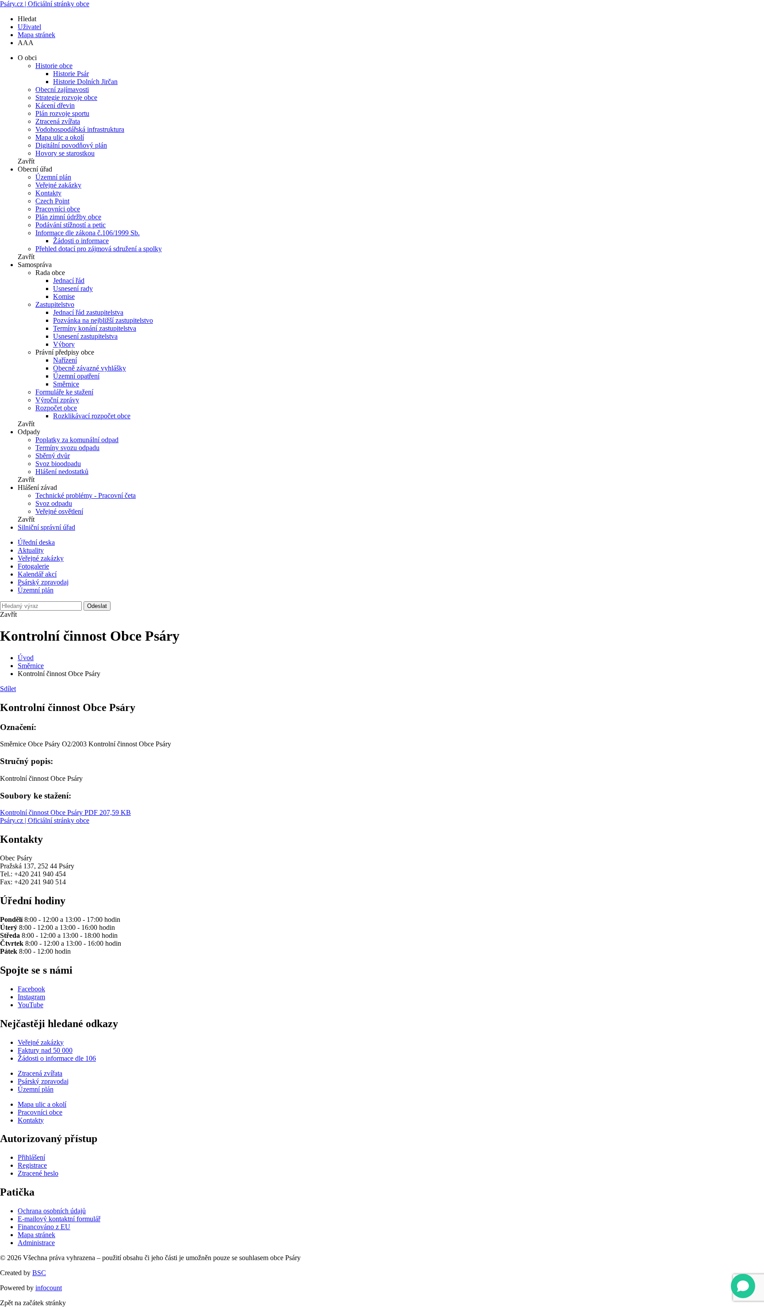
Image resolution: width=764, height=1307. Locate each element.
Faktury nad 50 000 (45, 1050)
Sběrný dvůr (52, 455)
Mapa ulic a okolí (59, 137)
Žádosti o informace (81, 241)
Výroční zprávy (57, 400)
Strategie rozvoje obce (66, 97)
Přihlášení (31, 1157)
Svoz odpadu (53, 503)
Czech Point (52, 201)
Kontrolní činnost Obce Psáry (65, 812)
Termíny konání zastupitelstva (94, 328)
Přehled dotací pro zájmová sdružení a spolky (98, 248)
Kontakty (48, 193)
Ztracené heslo (38, 1173)
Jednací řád (68, 280)
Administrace (36, 1242)
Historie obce (54, 65)
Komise (64, 296)
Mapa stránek (36, 34)
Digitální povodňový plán (71, 145)
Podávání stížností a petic (70, 225)
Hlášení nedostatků (61, 471)
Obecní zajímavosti (62, 89)
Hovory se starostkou (65, 153)
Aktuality (31, 550)
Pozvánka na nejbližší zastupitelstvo (103, 320)
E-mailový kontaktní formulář (59, 1219)
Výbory (64, 344)
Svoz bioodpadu (58, 463)
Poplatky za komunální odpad (76, 439)
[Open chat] (743, 1286)
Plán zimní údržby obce (68, 217)
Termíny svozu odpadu (67, 447)
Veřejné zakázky (58, 185)
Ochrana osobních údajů (52, 1211)
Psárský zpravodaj (43, 582)
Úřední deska (36, 542)
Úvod (26, 657)
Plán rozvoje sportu (62, 113)
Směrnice (66, 384)
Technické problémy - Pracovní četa (85, 495)
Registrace (32, 1165)
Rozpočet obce (56, 408)
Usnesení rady (73, 288)
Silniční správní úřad (46, 527)
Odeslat (97, 606)
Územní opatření (76, 376)
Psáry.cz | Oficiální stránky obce (44, 4)
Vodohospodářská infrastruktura (79, 129)
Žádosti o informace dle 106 (57, 1058)
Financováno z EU (44, 1227)
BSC (39, 1272)
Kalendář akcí (37, 574)
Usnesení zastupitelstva (85, 336)
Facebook (31, 989)
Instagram (31, 997)
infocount (48, 1288)
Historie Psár (71, 73)
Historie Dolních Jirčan (85, 81)
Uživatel (29, 27)
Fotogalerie (33, 566)
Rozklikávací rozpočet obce (91, 416)
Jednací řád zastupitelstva (88, 312)
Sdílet (8, 688)
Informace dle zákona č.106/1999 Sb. (87, 233)
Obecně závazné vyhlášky (89, 368)
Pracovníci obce (57, 209)
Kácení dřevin (55, 105)
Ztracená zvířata (57, 121)
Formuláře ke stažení (64, 392)
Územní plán (53, 177)
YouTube (30, 1005)
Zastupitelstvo (54, 304)
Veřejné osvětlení (59, 511)
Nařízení (65, 360)
